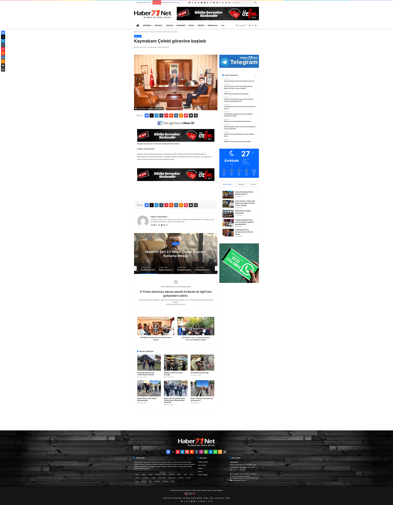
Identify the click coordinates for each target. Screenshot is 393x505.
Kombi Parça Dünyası (202, 495)
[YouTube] (161, 225)
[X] (152, 115)
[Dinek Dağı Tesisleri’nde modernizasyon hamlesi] (149, 363)
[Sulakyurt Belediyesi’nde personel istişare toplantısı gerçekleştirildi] (228, 223)
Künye (200, 471)
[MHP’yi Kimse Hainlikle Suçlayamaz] (228, 214)
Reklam (200, 468)
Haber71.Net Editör (159, 217)
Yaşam (173, 481)
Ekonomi (181, 25)
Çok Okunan (227, 184)
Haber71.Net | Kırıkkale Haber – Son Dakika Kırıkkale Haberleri (182, 498)
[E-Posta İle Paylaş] (191, 115)
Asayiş (169, 25)
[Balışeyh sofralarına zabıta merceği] (176, 363)
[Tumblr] (161, 115)
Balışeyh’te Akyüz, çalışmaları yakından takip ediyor (176, 254)
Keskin (153, 478)
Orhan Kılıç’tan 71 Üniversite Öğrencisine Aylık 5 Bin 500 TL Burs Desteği (245, 203)
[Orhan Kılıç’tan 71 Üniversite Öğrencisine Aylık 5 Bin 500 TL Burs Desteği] (228, 204)
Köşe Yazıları (162, 478)
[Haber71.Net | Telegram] (239, 61)
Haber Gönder (219, 498)
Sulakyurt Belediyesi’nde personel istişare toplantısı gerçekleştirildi (244, 222)
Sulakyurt (157, 481)
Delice (165, 474)
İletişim (227, 498)
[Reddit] (171, 115)
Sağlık (137, 481)
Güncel (241, 184)
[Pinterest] (166, 115)
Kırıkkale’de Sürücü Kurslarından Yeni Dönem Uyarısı (178, 2)
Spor (191, 25)
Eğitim (201, 25)
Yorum (253, 184)
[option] (176, 253)
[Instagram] (166, 225)
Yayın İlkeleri (202, 465)
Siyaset (158, 25)
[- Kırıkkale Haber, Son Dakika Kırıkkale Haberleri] (175, 141)
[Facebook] (147, 115)
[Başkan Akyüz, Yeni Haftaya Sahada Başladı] (149, 388)
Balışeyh (152, 32)
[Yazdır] (196, 115)
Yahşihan (165, 481)
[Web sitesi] (152, 225)
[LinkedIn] (156, 115)
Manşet (188, 478)
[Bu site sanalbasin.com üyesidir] (189, 495)
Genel (185, 474)
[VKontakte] (176, 115)
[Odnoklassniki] (181, 115)
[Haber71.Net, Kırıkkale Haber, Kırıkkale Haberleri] (152, 14)
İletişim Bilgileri (203, 475)
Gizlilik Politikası (203, 462)
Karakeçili (146, 478)
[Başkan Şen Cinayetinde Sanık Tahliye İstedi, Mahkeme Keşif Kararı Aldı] (176, 388)
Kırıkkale (212, 25)
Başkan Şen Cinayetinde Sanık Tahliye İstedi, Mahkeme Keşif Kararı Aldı (174, 400)
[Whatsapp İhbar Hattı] (239, 263)
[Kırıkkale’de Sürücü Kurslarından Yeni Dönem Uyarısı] (228, 232)
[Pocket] (186, 115)
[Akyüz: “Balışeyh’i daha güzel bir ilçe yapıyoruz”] (202, 388)
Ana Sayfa (138, 32)
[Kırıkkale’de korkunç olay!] (202, 363)
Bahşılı (150, 474)
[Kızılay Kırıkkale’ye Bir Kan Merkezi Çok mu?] (228, 195)
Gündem (147, 25)
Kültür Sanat (172, 478)
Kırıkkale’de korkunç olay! (199, 373)
